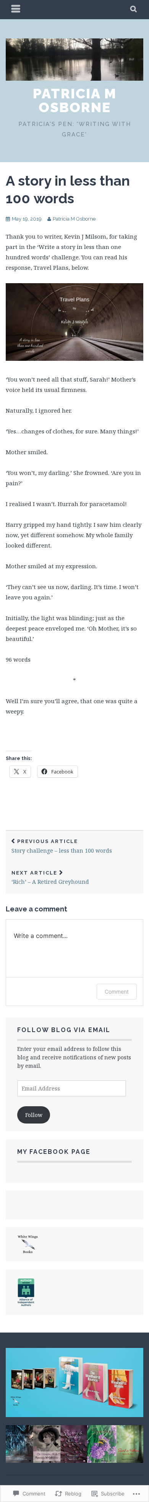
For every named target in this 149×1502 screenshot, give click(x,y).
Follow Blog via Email (63, 1030)
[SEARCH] (134, 9)
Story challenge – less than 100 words (61, 846)
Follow (33, 1115)
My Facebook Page (54, 1151)
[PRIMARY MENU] (16, 9)
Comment (117, 991)
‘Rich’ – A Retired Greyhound (50, 878)
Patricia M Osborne (75, 100)
